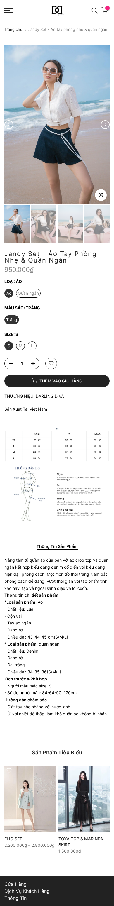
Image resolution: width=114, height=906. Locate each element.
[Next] (105, 124)
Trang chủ (13, 29)
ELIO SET (13, 838)
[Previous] (8, 124)
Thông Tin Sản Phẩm (57, 546)
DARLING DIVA (50, 396)
